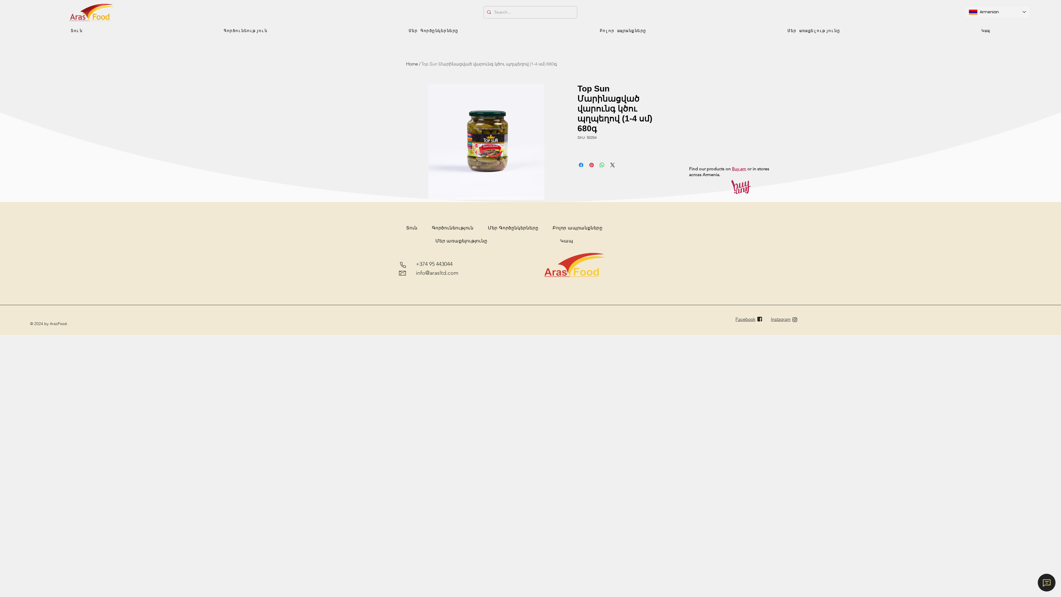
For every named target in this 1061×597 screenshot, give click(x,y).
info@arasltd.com (437, 272)
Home (412, 64)
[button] (245, 30)
